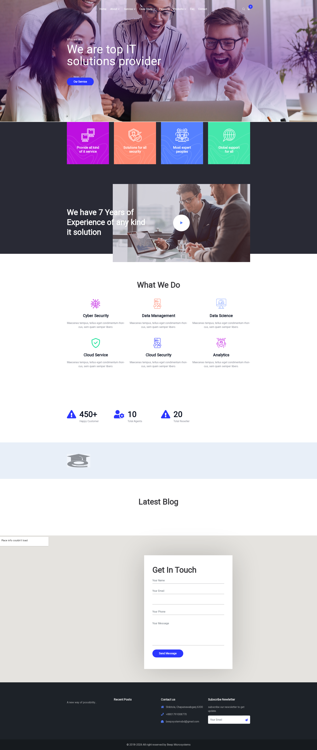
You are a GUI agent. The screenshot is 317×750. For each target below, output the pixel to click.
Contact (202, 9)
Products (178, 9)
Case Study (146, 9)
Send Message (168, 653)
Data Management (158, 315)
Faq (192, 9)
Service (128, 9)
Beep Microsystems (179, 744)
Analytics (221, 355)
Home (102, 9)
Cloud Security (158, 355)
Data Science (221, 315)
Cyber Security (96, 315)
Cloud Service (96, 355)
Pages (163, 9)
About (113, 9)
